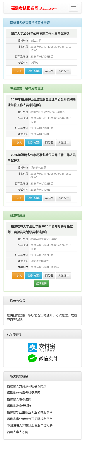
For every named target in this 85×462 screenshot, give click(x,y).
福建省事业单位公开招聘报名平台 (30, 447)
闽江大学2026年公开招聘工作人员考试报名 (40, 33)
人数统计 (64, 71)
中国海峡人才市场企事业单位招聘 (30, 453)
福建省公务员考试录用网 (23, 421)
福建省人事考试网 (19, 427)
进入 (19, 71)
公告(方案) (34, 71)
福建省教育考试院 (19, 434)
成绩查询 (41, 283)
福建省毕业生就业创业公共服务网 (30, 440)
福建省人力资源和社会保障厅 (26, 414)
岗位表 (49, 71)
